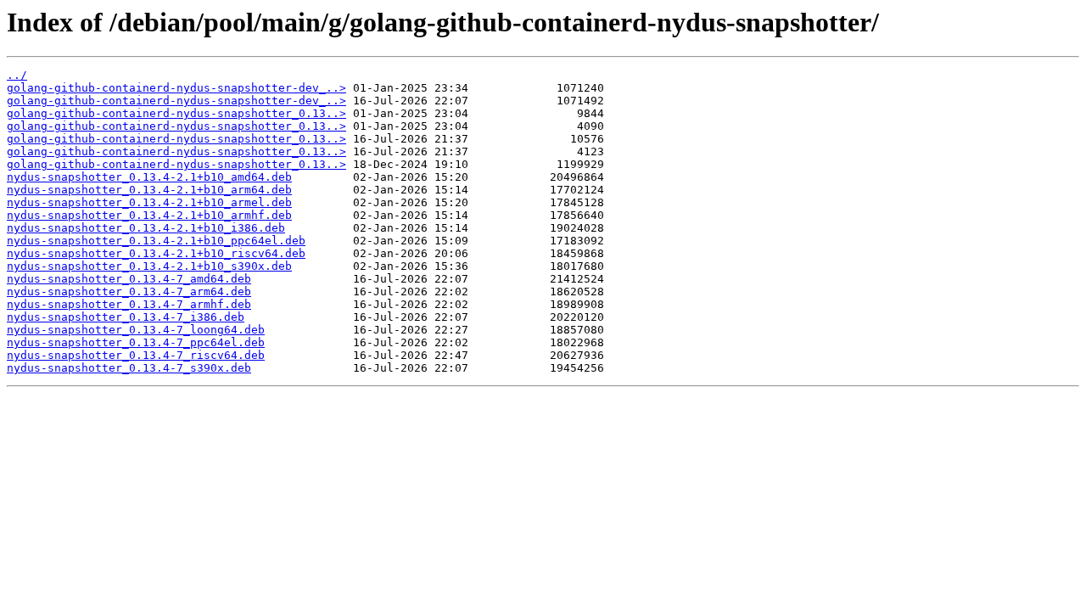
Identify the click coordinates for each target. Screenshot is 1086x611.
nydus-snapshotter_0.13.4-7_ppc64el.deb (136, 342)
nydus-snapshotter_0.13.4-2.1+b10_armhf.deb (149, 215)
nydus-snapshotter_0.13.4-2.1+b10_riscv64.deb (156, 253)
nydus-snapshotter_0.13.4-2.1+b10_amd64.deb (149, 177)
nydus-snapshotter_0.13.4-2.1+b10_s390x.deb (149, 266)
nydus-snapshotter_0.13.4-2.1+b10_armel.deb (149, 202)
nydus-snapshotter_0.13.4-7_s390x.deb (129, 368)
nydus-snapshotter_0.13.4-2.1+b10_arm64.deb (149, 189)
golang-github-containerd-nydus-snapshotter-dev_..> (176, 87)
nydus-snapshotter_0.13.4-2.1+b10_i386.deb (146, 227)
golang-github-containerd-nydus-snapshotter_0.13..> (176, 113)
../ (17, 75)
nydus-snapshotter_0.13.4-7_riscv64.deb (136, 355)
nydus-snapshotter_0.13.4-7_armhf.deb (129, 304)
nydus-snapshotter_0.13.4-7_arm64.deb (129, 291)
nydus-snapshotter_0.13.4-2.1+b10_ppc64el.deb (156, 240)
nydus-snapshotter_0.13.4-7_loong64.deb (136, 329)
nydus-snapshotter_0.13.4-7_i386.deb (125, 317)
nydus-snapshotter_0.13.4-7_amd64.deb (129, 278)
